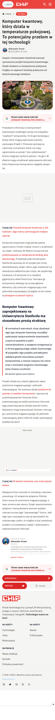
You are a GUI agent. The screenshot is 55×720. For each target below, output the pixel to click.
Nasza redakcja (9, 653)
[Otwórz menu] (50, 4)
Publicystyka (36, 635)
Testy (4, 635)
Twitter (9, 586)
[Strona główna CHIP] (22, 4)
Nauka (23, 14)
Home (8, 14)
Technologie (8, 630)
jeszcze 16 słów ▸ (17, 557)
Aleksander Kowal (16, 49)
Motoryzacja (8, 640)
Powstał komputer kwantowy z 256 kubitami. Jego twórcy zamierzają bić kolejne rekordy (25, 231)
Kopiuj (42, 586)
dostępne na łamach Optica (19, 295)
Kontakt (6, 659)
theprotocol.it (8, 679)
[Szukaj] (44, 4)
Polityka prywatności (12, 664)
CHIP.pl (12, 675)
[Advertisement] (27, 450)
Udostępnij (10, 578)
